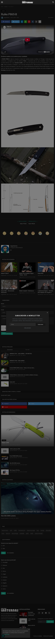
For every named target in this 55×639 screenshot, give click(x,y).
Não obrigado (27, 327)
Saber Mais (7, 634)
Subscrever (40, 324)
